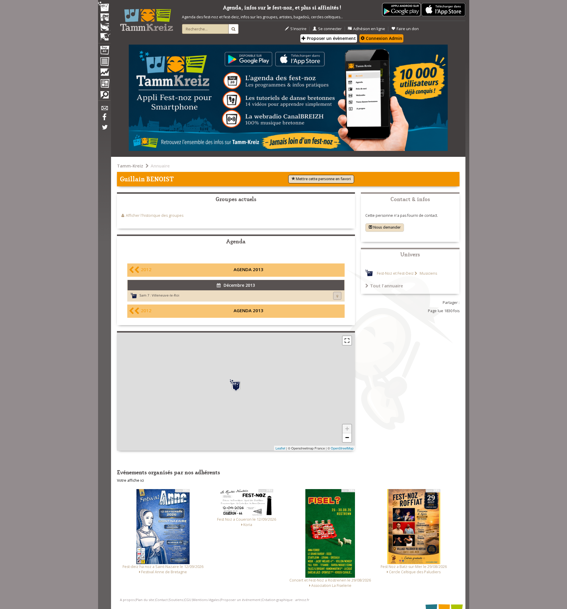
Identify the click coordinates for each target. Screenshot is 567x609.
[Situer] (337, 296)
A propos (127, 599)
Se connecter (330, 28)
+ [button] (347, 428)
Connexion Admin (383, 38)
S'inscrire (298, 28)
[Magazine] (104, 84)
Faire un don (408, 28)
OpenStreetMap (342, 448)
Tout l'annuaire (386, 286)
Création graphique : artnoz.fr (285, 599)
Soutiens (176, 599)
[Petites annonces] (104, 96)
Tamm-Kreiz (130, 166)
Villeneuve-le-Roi (165, 295)
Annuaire (160, 166)
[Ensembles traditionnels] (104, 34)
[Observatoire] (104, 73)
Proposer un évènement (331, 38)
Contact (161, 599)
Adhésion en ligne (369, 28)
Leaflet (280, 448)
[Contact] (104, 109)
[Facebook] (104, 119)
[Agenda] (104, 51)
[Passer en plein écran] (347, 340)
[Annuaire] (104, 62)
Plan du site (145, 599)
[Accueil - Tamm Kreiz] (146, 17)
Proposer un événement (240, 599)
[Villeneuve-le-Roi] (236, 385)
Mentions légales (206, 599)
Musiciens (428, 273)
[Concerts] (104, 17)
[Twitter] (104, 130)
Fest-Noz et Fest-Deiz (395, 273)
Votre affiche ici (130, 480)
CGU (187, 599)
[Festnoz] (104, 6)
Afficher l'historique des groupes (154, 215)
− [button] (347, 437)
